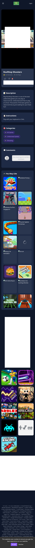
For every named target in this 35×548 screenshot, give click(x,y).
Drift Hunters (7, 512)
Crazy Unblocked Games (8, 509)
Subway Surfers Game (26, 531)
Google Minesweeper (17, 518)
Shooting (9, 140)
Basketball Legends (17, 507)
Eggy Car (29, 512)
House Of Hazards (13, 519)
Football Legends (15, 514)
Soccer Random (25, 529)
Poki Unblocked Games (15, 524)
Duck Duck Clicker (15, 521)
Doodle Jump (7, 511)
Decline (21, 544)
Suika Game (6, 533)
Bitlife (13, 533)
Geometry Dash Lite (17, 516)
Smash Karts (16, 529)
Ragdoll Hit (15, 511)
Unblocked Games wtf (25, 534)
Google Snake (28, 518)
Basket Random (6, 507)
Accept (14, 544)
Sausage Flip (8, 529)
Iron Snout (22, 519)
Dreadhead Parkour (26, 511)
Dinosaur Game (29, 509)
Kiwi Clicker (5, 521)
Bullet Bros (6, 518)
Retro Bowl (26, 524)
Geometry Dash (25, 514)
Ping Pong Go (18, 536)
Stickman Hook (6, 531)
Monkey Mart (13, 523)
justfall (4, 534)
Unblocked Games (12, 136)
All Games (9, 132)
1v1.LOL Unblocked (14, 506)
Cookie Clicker (28, 507)
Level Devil (25, 521)
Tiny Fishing (27, 533)
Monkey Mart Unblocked (25, 523)
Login (30, 3)
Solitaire (4, 519)
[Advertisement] (17, 37)
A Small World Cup (26, 506)
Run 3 (28, 528)
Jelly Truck (30, 519)
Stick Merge (15, 531)
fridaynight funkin (13, 534)
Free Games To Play (7, 536)
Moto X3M (5, 524)
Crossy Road (20, 509)
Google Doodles (28, 516)
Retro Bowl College (19, 526)
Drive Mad (15, 512)
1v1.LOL (5, 506)
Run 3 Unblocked (21, 528)
